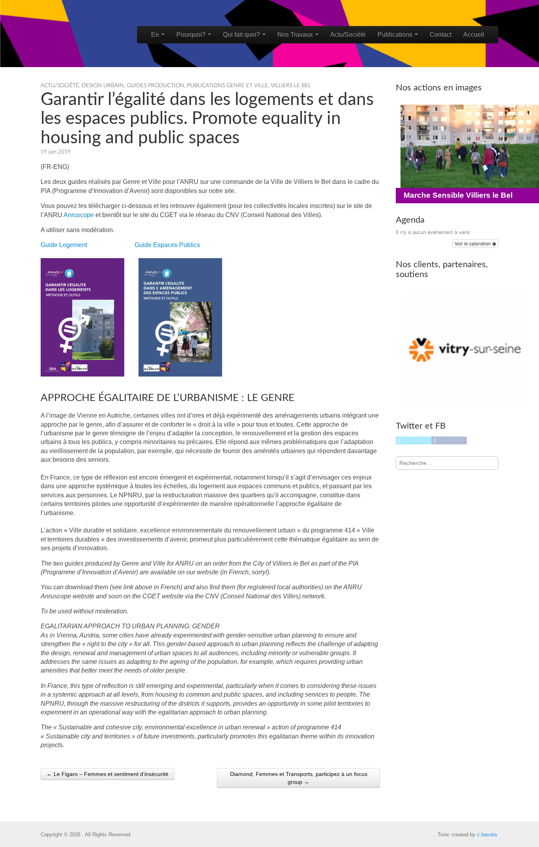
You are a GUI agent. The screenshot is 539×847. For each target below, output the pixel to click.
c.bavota (487, 835)
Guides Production (155, 85)
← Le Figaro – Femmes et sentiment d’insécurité (107, 774)
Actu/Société (348, 34)
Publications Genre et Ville (227, 85)
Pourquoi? (191, 34)
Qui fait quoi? (242, 34)
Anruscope (79, 215)
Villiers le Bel (291, 85)
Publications (396, 34)
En (156, 34)
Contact (440, 34)
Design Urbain (103, 85)
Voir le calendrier (473, 243)
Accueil (473, 34)
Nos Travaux (295, 34)
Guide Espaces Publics (167, 245)
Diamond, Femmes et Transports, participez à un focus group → (298, 778)
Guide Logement (64, 245)
